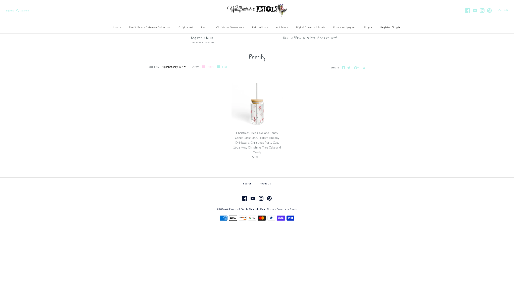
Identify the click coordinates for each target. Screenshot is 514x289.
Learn (204, 27)
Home (117, 27)
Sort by (154, 66)
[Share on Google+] (356, 67)
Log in (397, 27)
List (224, 66)
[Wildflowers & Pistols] (257, 6)
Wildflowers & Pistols (236, 209)
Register (385, 27)
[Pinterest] (489, 10)
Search (247, 183)
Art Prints (282, 27)
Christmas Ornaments (230, 27)
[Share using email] (363, 67)
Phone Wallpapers (344, 27)
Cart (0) (503, 10)
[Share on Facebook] (343, 67)
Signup (10, 10)
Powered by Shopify (287, 209)
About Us (265, 183)
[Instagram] (482, 10)
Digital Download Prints (310, 27)
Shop (368, 27)
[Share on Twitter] (348, 67)
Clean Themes (268, 209)
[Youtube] (475, 10)
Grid (210, 66)
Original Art (185, 27)
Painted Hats (260, 27)
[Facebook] (467, 10)
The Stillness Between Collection (150, 27)
